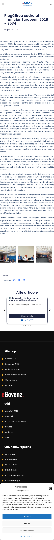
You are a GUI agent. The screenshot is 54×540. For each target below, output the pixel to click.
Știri (7, 437)
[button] (50, 488)
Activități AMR (11, 411)
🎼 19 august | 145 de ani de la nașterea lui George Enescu (23, 299)
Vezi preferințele (27, 530)
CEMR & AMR (11, 464)
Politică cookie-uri (26, 536)
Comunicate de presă (15, 374)
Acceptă (27, 516)
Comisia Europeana (14, 475)
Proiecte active (12, 369)
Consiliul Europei (12, 480)
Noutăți (8, 426)
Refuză (27, 523)
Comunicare (11, 380)
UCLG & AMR (11, 470)
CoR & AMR (10, 454)
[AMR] (27, 4)
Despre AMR (10, 358)
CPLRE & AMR (11, 459)
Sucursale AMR (12, 364)
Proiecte (9, 432)
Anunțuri (9, 416)
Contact (9, 385)
